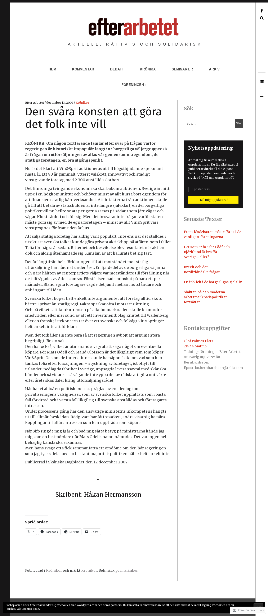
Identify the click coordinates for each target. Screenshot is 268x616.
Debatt (117, 69)
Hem (52, 69)
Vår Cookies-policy (28, 608)
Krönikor (82, 103)
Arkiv (214, 69)
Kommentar (83, 69)
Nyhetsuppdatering (210, 148)
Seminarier (182, 69)
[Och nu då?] (261, 89)
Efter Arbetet (35, 103)
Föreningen (132, 85)
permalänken (126, 570)
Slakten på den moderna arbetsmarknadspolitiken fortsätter (206, 297)
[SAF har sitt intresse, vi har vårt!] (261, 96)
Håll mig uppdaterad (213, 200)
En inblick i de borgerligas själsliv (213, 282)
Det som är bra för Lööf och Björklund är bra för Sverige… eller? (207, 252)
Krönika (148, 69)
